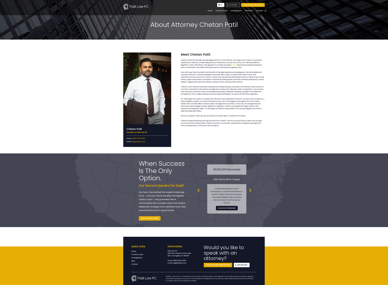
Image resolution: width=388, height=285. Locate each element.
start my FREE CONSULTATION (253, 5)
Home (210, 10)
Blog (133, 261)
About (133, 251)
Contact (259, 10)
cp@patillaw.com (138, 141)
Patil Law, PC (172, 251)
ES (221, 5)
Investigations (236, 10)
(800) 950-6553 (138, 138)
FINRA (234, 65)
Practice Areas (221, 10)
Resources (249, 10)
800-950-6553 (233, 5)
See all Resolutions (149, 218)
